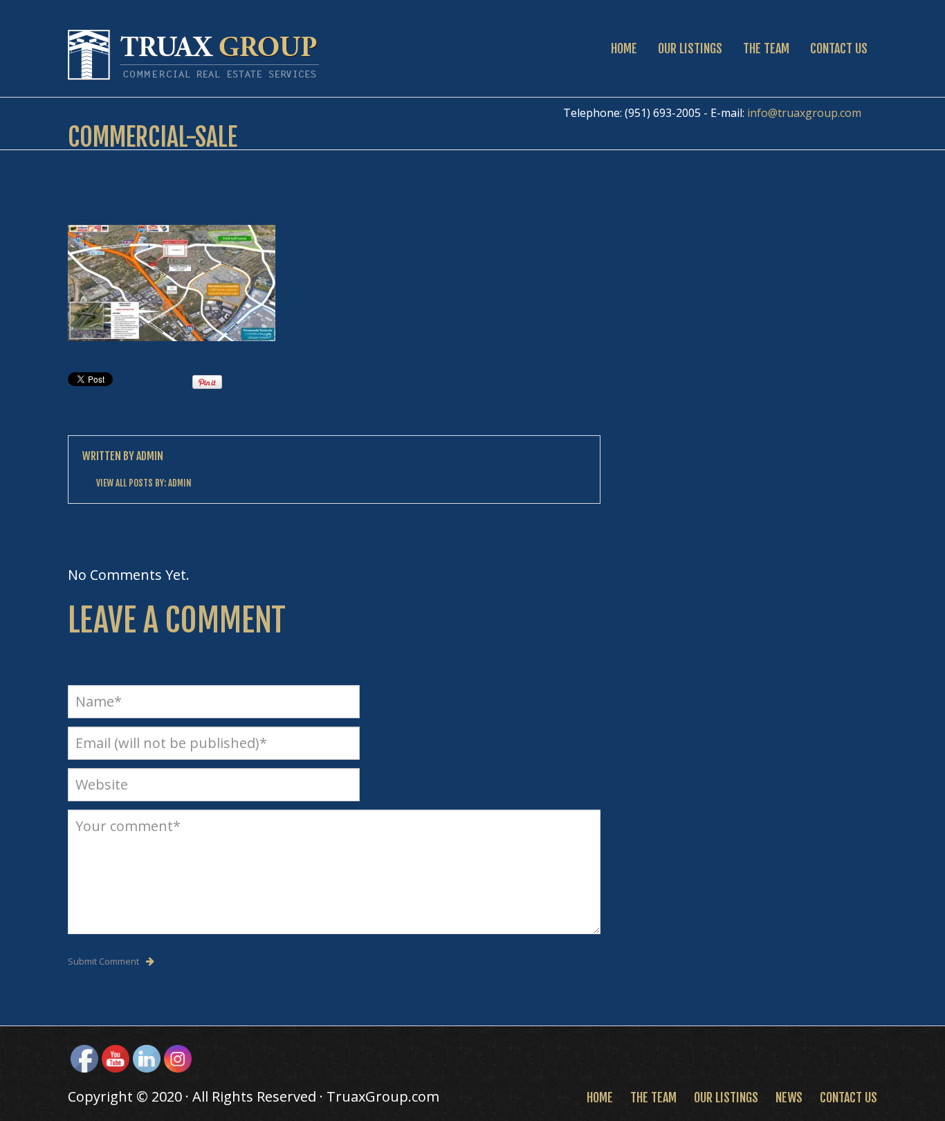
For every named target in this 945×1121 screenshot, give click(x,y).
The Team (766, 48)
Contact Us (839, 48)
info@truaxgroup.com (804, 112)
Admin (149, 456)
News (789, 1097)
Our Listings (690, 48)
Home (624, 48)
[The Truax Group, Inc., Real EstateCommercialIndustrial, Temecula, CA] (535, 1057)
